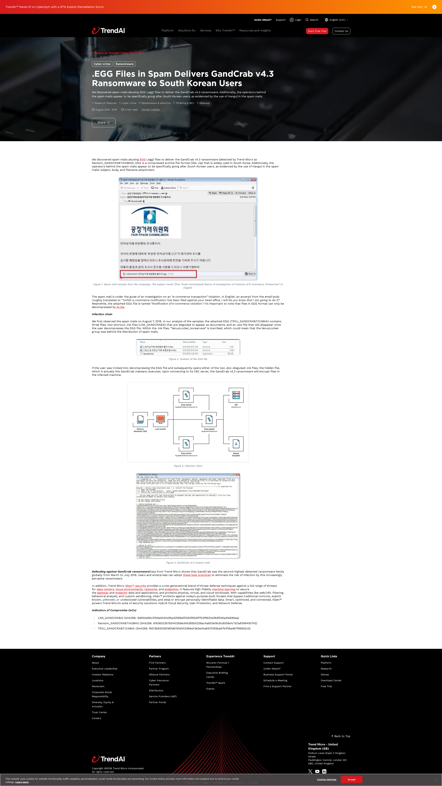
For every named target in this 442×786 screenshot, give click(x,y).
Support (281, 19)
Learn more (22, 782)
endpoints (171, 589)
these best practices (197, 575)
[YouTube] (317, 771)
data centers (105, 589)
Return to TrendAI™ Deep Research (118, 53)
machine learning (224, 589)
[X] (310, 771)
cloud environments (129, 589)
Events (210, 688)
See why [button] (417, 6)
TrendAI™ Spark (215, 682)
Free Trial (326, 686)
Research (326, 668)
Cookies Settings (326, 779)
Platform (326, 662)
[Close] (436, 779)
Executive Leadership (104, 668)
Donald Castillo (151, 109)
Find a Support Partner (277, 686)
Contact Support (273, 662)
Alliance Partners (159, 674)
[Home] (118, 758)
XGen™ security (135, 585)
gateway (103, 592)
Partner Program (159, 668)
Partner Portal (157, 702)
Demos (325, 674)
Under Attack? (263, 19)
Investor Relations (102, 674)
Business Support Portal (277, 674)
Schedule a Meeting (275, 680)
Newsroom (98, 686)
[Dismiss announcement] (434, 7)
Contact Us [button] (341, 31)
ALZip (120, 307)
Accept (352, 779)
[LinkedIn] (324, 771)
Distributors (156, 690)
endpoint (121, 592)
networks (150, 589)
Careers (96, 718)
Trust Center (99, 712)
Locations (97, 680)
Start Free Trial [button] (317, 31)
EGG (143, 159)
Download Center (331, 680)
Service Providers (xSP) (163, 696)
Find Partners (157, 662)
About (95, 662)
